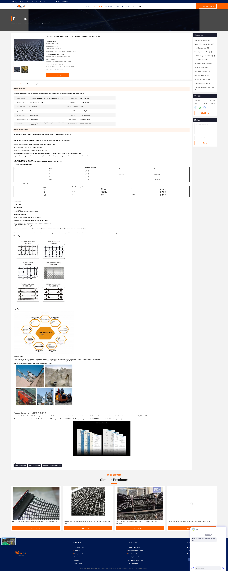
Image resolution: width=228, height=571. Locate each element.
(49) (203, 52)
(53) (201, 60)
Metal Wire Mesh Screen (30, 23)
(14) (201, 75)
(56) (202, 48)
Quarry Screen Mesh (134, 547)
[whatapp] (200, 108)
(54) (204, 44)
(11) (202, 71)
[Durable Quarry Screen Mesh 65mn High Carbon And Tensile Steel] (140, 503)
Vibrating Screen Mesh (134, 557)
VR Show (108, 6)
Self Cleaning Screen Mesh (135, 560)
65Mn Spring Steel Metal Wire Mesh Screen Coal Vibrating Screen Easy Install (35, 522)
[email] (204, 108)
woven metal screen (20, 465)
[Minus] (223, 529)
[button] (14, 506)
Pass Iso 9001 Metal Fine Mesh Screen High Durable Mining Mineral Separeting (189, 522)
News (128, 6)
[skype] (196, 108)
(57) (205, 56)
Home (88, 6)
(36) (204, 63)
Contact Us (77, 557)
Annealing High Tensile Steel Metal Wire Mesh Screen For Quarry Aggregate (85, 522)
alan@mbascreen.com (47, 1)
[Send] (223, 568)
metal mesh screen (34, 465)
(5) (203, 83)
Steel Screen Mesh (133, 553)
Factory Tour (77, 550)
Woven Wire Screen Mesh (135, 550)
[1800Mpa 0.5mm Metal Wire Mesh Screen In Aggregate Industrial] (29, 50)
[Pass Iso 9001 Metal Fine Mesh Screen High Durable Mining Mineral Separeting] (192, 503)
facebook (189, 559)
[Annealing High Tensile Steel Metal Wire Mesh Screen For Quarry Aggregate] (88, 503)
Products (97, 6)
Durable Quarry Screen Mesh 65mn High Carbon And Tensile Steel (137, 521)
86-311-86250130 (63, 1)
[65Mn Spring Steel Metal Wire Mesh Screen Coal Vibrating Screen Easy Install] (36, 503)
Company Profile (79, 547)
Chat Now (205, 113)
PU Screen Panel (133, 563)
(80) (202, 40)
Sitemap (76, 560)
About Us (118, 6)
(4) (204, 88)
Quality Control (78, 553)
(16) (202, 79)
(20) (202, 67)
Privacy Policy (78, 563)
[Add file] (192, 568)
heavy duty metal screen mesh (52, 465)
